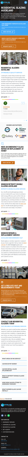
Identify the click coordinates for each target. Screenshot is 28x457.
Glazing (2, 398)
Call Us (3, 439)
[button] (24, 120)
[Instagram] (5, 415)
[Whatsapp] (8, 415)
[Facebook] (2, 415)
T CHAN (5, 109)
